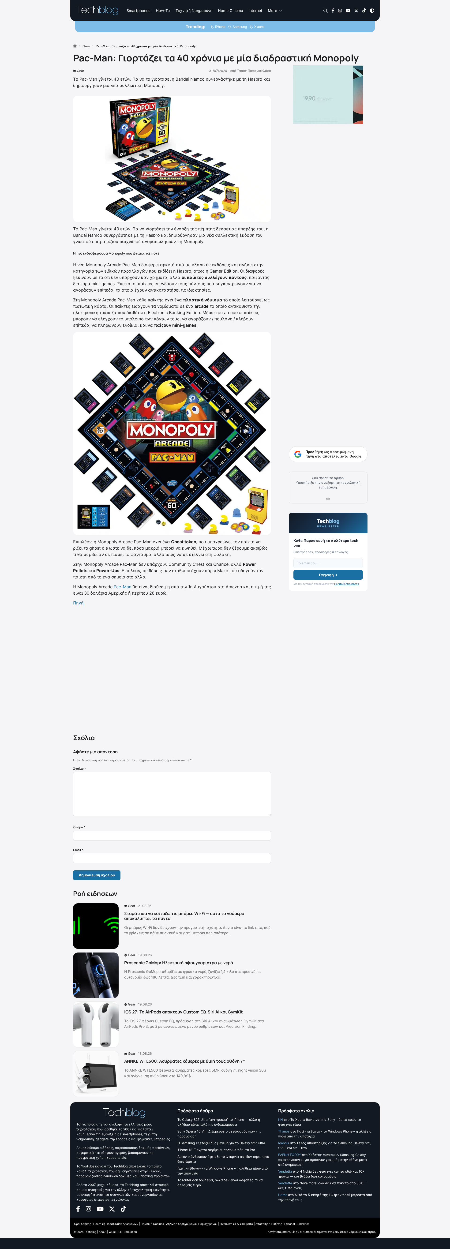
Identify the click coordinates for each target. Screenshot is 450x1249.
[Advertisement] (172, 669)
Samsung (240, 27)
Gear (80, 71)
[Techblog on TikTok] (364, 10)
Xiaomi (259, 27)
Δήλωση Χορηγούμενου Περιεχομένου (192, 1224)
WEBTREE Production (123, 1232)
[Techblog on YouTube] (348, 10)
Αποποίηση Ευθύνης (268, 1224)
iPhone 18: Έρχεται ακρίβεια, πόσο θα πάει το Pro (216, 1150)
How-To (163, 10)
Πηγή (78, 602)
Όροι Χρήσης (82, 1224)
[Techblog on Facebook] (333, 10)
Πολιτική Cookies (152, 1224)
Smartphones (138, 10)
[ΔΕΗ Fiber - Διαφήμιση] (328, 94)
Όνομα (79, 827)
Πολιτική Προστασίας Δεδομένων (115, 1224)
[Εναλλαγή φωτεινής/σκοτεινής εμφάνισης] (372, 10)
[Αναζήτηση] (325, 11)
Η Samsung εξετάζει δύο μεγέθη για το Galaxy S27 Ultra (221, 1143)
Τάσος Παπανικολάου (254, 71)
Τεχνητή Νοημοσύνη (194, 10)
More (272, 10)
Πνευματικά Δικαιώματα (236, 1224)
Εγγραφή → (328, 575)
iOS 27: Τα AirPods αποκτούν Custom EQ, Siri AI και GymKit (183, 1012)
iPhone (220, 27)
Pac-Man (122, 586)
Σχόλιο (79, 768)
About (102, 1232)
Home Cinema (230, 10)
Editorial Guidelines (296, 1224)
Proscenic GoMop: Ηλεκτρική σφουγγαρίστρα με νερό (178, 962)
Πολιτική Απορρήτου (346, 583)
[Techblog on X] (356, 10)
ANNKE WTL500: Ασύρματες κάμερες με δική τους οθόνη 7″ (184, 1061)
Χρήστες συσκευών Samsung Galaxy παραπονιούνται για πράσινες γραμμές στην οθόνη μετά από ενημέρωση (322, 1159)
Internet (255, 10)
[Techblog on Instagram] (340, 10)
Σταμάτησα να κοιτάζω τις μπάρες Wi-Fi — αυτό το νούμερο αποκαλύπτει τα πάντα (184, 916)
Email (78, 850)
